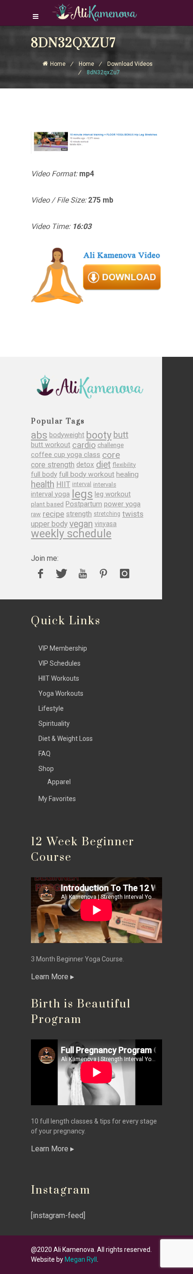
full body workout (86, 475)
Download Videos (130, 64)
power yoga (122, 504)
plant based (47, 504)
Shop (46, 768)
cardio (84, 445)
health (42, 484)
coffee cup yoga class (65, 455)
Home (58, 64)
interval (81, 484)
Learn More (50, 976)
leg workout (113, 494)
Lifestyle (51, 708)
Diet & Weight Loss (65, 738)
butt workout (50, 445)
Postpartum (84, 504)
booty (98, 435)
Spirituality (54, 723)
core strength (52, 465)
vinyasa (106, 523)
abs (39, 435)
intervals (104, 484)
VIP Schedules (59, 663)
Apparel (59, 782)
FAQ (44, 753)
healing (127, 475)
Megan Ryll (81, 1259)
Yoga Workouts (60, 693)
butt (120, 435)
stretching (107, 514)
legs (82, 494)
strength (79, 514)
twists (132, 514)
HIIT (63, 484)
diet (103, 465)
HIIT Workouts (58, 678)
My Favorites (57, 798)
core (111, 455)
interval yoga (50, 494)
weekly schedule (71, 534)
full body (44, 475)
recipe (53, 514)
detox (85, 465)
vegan (81, 524)
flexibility (124, 464)
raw (36, 514)
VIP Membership (62, 648)
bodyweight (66, 435)
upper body (49, 524)
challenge (110, 444)
